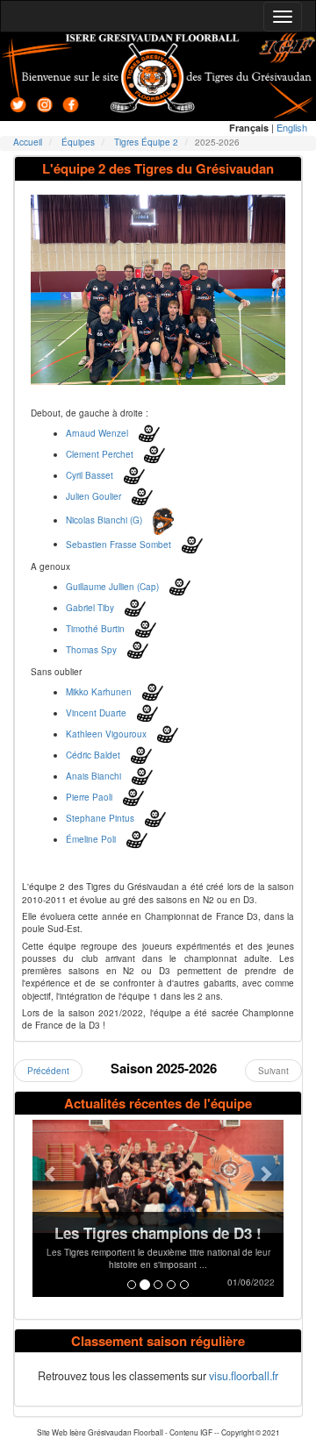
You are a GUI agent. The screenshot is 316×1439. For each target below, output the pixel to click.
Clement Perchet (99, 454)
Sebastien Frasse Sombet (118, 544)
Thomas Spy (91, 650)
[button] (51, 1208)
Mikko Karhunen (99, 692)
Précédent (48, 1071)
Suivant (273, 1071)
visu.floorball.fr (243, 1376)
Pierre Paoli (89, 797)
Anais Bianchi (93, 776)
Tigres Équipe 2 (146, 142)
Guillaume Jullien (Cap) (112, 587)
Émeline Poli (91, 839)
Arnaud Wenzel (97, 433)
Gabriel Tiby (90, 608)
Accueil (27, 142)
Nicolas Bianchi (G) (104, 520)
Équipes (78, 142)
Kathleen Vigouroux (106, 734)
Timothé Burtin (95, 629)
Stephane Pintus (100, 818)
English (291, 127)
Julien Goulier (93, 496)
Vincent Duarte (96, 713)
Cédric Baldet (93, 755)
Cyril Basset (89, 475)
